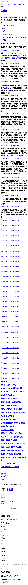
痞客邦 (10, 484)
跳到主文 (3, 14)
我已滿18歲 (3, 582)
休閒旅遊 (12, 25)
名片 (4, 31)
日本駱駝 (11, 490)
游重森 (4, 10)
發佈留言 (3, 503)
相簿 (4, 28)
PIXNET (6, 564)
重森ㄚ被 (3, 476)
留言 (13, 484)
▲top (2, 492)
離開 (8, 582)
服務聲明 (14, 566)
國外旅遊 (11, 488)
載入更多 (3, 495)
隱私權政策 (24, 564)
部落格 (5, 30)
